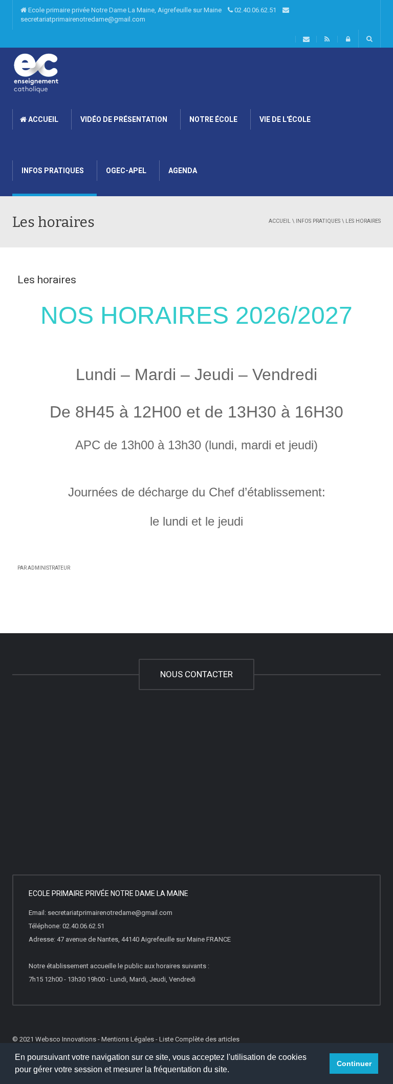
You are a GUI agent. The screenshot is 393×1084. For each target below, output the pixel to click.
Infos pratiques (52, 170)
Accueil (42, 119)
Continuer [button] (354, 1063)
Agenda (182, 170)
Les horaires (46, 280)
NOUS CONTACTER (196, 674)
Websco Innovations (65, 1039)
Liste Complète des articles (199, 1039)
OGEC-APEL (125, 170)
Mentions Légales (127, 1039)
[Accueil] (35, 72)
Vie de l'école (284, 119)
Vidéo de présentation (123, 119)
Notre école (212, 119)
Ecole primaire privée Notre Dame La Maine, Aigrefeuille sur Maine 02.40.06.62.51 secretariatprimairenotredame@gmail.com (151, 14)
